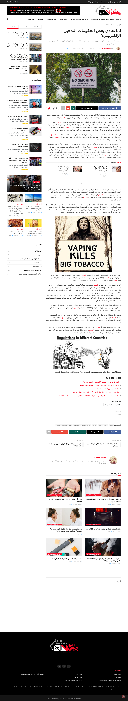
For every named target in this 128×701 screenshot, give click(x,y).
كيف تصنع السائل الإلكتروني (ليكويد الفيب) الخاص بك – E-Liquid (18, 68)
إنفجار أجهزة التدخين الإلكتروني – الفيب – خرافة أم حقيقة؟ (62, 169)
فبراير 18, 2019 (36, 212)
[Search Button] (7, 19)
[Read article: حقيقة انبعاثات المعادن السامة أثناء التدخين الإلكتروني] (103, 517)
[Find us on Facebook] (17, 2)
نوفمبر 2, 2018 (77, 534)
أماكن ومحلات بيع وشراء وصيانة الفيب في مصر (18, 33)
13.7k (108, 563)
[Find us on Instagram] (15, 2)
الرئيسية (119, 2)
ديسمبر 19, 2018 (36, 235)
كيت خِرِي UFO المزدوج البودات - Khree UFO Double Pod (17, 101)
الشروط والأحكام (91, 2)
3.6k (70, 561)
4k (70, 534)
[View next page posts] (81, 571)
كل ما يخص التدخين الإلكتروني (79, 19)
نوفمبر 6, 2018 (116, 531)
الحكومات (66, 127)
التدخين (94, 425)
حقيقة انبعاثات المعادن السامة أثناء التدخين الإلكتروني (103, 529)
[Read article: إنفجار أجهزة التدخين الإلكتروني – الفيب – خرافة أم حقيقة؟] (77, 169)
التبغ (100, 425)
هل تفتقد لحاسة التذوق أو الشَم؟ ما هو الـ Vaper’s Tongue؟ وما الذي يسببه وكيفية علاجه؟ (89, 395)
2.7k (26, 190)
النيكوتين (76, 308)
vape (115, 280)
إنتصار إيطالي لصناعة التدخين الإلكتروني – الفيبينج (16, 232)
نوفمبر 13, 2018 (63, 173)
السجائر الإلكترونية (67, 425)
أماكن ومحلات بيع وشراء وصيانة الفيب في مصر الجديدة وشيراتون (17, 45)
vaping (105, 425)
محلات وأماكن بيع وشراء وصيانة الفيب (30, 274)
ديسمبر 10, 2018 (18, 235)
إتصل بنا (109, 2)
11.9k (104, 176)
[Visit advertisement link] (43, 10)
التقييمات (41, 19)
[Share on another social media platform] (63, 108)
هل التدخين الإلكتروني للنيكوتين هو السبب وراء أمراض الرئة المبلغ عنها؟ (25, 186)
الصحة (58, 425)
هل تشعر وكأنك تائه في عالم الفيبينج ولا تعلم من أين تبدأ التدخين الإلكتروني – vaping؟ (19, 57)
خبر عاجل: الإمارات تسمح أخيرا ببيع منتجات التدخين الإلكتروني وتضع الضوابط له (34, 208)
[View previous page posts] (85, 571)
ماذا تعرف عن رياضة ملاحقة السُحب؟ (106, 389)
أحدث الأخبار (31, 19)
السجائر (100, 194)
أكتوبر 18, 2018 (77, 561)
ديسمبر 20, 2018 (18, 216)
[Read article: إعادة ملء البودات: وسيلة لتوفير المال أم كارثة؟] (64, 547)
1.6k (29, 212)
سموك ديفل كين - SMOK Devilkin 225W (20, 145)
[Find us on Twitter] (12, 2)
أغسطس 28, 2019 (34, 190)
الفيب (105, 155)
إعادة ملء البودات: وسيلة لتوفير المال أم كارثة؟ (66, 558)
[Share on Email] (68, 108)
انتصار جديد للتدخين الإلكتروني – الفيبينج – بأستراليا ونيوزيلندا (34, 232)
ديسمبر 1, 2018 (102, 175)
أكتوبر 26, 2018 (116, 563)
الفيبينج (62, 117)
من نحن (114, 2)
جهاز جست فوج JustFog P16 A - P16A (18, 87)
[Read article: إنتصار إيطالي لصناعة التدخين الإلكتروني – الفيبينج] (15, 223)
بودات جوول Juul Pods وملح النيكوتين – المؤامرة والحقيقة (99, 385)
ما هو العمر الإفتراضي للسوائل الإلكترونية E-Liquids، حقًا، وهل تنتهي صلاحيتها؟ (103, 559)
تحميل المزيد (83, 182)
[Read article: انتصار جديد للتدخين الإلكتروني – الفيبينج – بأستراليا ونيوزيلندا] (33, 223)
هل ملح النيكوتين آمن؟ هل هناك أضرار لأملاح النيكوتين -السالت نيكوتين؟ (101, 170)
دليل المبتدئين (63, 19)
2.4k (109, 531)
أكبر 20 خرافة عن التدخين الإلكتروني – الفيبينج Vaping (101, 382)
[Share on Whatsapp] (73, 108)
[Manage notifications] (123, 696)
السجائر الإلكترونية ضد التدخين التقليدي (102, 19)
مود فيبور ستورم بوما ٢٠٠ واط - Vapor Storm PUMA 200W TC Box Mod (18, 160)
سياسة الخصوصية (101, 2)
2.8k (10, 216)
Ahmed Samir (106, 48)
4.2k (66, 174)
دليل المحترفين (51, 19)
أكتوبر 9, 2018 (94, 48)
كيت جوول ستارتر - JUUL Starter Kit (20, 129)
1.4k (10, 235)
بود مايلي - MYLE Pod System (18, 116)
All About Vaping (110, 25)
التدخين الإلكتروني (85, 425)
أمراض (59, 122)
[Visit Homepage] (108, 10)
